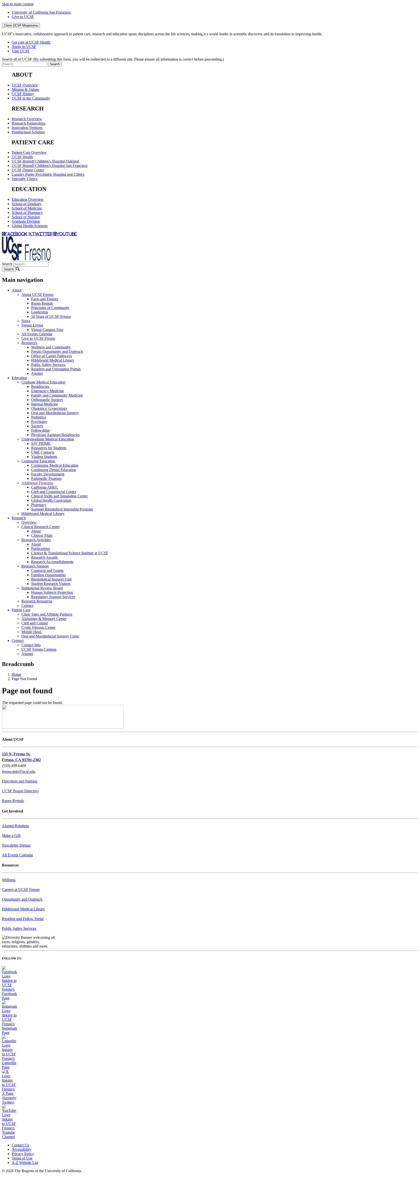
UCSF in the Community (31, 98)
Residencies (40, 386)
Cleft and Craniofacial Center (53, 492)
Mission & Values (25, 89)
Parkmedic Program (46, 478)
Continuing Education (38, 461)
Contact (27, 605)
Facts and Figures (44, 299)
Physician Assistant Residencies (55, 435)
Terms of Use (22, 1158)
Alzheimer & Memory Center (44, 619)
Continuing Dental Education (53, 470)
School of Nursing (26, 217)
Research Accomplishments (52, 562)
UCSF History (23, 94)
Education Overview (28, 199)
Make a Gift (11, 835)
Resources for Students (48, 448)
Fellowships (40, 430)
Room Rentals (42, 303)
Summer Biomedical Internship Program (62, 509)
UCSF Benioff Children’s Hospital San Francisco (50, 166)
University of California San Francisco (41, 12)
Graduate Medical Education (43, 382)
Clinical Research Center (40, 527)
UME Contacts (42, 452)
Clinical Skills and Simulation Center (59, 496)
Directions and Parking (19, 781)
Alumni (37, 373)
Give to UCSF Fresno (38, 338)
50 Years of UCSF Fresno (51, 316)
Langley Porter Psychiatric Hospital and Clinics (48, 174)
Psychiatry (39, 422)
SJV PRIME (41, 443)
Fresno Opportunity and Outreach (57, 351)
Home (16, 674)
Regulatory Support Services (53, 597)
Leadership (39, 312)
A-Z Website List (25, 1162)
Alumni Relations (15, 826)
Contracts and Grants (47, 570)
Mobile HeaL (31, 632)
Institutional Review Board (42, 588)
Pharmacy (38, 505)
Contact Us (20, 1145)
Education (19, 378)
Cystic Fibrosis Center (38, 627)
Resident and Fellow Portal (23, 919)
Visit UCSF (21, 51)
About (16, 290)
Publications (40, 549)
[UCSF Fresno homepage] (26, 259)
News (25, 321)
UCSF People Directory (20, 791)
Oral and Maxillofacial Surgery (55, 413)
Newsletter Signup (16, 845)
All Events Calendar (36, 334)
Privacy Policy (23, 1154)
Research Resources (36, 601)
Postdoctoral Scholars (28, 132)
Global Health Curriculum (51, 500)
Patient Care (21, 610)
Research (19, 518)
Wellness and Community (50, 347)
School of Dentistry (27, 204)
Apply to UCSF (24, 47)
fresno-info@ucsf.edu (18, 771)
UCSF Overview (25, 85)
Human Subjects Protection (52, 592)
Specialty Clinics (24, 179)
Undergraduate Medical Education (47, 439)
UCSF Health (22, 157)
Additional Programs (37, 483)
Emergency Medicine (47, 391)
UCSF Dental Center (28, 170)
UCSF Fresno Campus (38, 649)
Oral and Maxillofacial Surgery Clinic (50, 636)
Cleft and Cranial (34, 623)
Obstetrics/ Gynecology (49, 408)
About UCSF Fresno (37, 294)
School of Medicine (27, 208)
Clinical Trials (41, 535)
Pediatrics (38, 417)
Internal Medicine (44, 404)
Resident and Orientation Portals (56, 369)
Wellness (9, 880)
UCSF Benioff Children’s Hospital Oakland (45, 161)
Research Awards (44, 557)
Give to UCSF (23, 17)
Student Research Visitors (50, 584)
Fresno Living (32, 325)
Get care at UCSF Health (31, 42)
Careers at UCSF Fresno (21, 889)
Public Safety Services (48, 365)
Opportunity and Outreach (22, 899)
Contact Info (31, 645)
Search (7, 264)
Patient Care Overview (29, 152)
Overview (29, 522)
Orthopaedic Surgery (47, 400)
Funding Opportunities (48, 575)
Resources (29, 343)
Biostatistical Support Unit (51, 579)
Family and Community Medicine (57, 395)
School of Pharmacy (27, 212)
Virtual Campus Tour (47, 330)
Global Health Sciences (30, 226)
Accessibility (21, 1149)
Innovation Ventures (27, 128)
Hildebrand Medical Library (52, 360)
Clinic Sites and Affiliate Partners (46, 614)
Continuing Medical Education (54, 465)
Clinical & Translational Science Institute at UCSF (69, 553)
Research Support (35, 566)
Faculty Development (47, 474)
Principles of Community (50, 308)
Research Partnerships (28, 123)
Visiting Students (44, 457)
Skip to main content (18, 4)
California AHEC (44, 487)
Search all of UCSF (113, 59)
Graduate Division (26, 221)
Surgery (37, 426)
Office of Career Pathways (51, 356)
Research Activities (36, 540)
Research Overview (27, 119)
